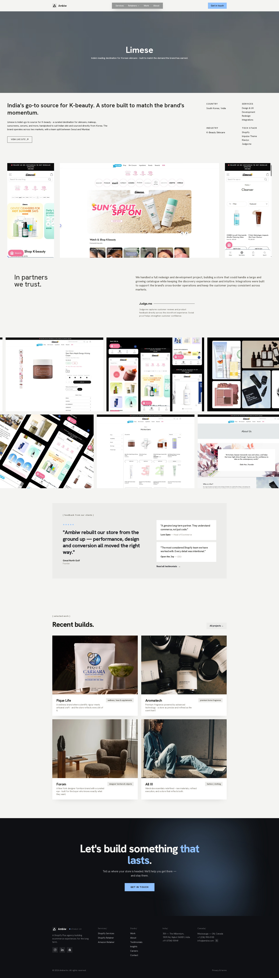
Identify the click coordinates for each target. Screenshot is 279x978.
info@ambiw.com (205, 940)
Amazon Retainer (106, 942)
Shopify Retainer (106, 937)
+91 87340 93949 (170, 940)
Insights (133, 946)
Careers (134, 950)
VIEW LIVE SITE (18, 139)
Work (132, 933)
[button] (133, 5)
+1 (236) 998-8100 (205, 937)
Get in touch (217, 5)
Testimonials (136, 942)
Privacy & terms (219, 970)
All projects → (216, 625)
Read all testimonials (168, 566)
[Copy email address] (216, 940)
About (133, 937)
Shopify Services (106, 933)
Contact (134, 955)
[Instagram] (55, 950)
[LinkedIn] (62, 950)
